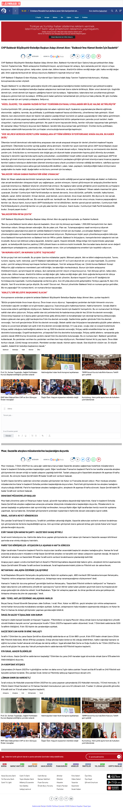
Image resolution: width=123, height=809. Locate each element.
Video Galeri (76, 779)
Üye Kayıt (88, 779)
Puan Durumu (61, 765)
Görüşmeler (32, 693)
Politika (84, 17)
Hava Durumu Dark (8, 776)
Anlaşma (6, 693)
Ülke (38, 350)
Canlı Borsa (42, 776)
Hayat (77, 17)
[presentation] (9, 10)
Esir (23, 693)
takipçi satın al (25, 789)
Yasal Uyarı (87, 806)
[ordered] (32, 435)
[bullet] (35, 435)
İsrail (41, 693)
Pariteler (86, 765)
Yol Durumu (100, 765)
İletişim (43, 806)
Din (62, 17)
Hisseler (75, 765)
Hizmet (31, 350)
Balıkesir (6, 350)
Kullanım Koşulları (77, 806)
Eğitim (69, 17)
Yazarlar (74, 782)
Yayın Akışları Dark (27, 779)
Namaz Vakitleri (17, 765)
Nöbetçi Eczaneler (27, 782)
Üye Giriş (88, 776)
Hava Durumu (46, 765)
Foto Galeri (75, 776)
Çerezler (62, 806)
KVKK (68, 806)
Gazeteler (32, 765)
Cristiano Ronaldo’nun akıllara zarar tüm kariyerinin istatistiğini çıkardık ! (54, 11)
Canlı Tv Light (6, 782)
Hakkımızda (36, 806)
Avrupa (46, 17)
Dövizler (60, 779)
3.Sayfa (38, 17)
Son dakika (98, 11)
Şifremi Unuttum (91, 782)
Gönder (8, 436)
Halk (23, 350)
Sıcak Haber (76, 789)
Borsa (3, 765)
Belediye (15, 350)
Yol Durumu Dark (7, 779)
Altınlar (59, 776)
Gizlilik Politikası (52, 806)
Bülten (55, 17)
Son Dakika (24, 786)
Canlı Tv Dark (25, 776)
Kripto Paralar (115, 765)
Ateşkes (15, 693)
